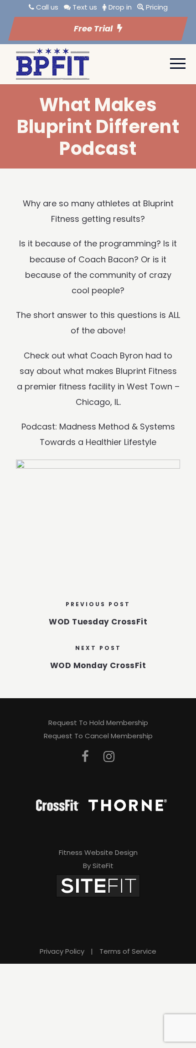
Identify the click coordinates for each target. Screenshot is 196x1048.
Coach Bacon (106, 259)
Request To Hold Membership (98, 722)
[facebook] (85, 757)
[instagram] (108, 757)
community (112, 275)
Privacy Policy (62, 951)
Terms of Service (127, 951)
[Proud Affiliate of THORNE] (127, 804)
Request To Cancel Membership (98, 736)
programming (127, 243)
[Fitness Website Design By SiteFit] (98, 885)
